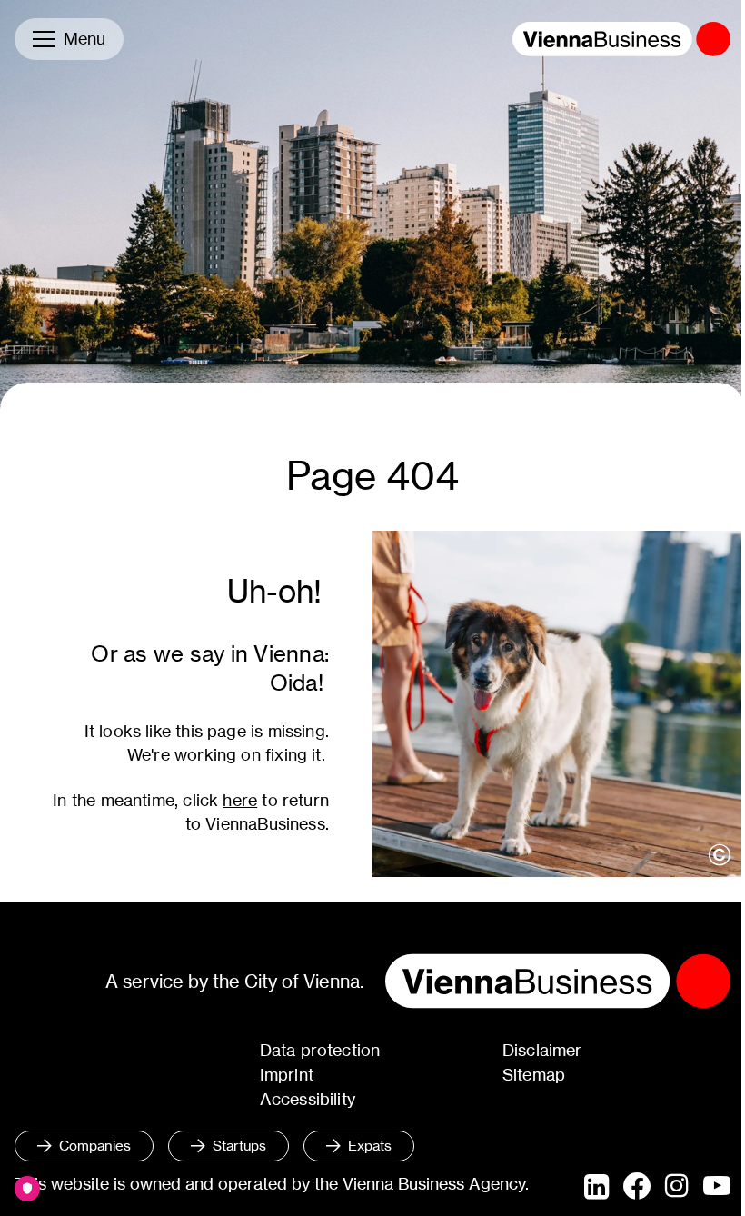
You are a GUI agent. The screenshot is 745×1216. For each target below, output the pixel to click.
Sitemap (533, 1074)
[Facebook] (637, 1186)
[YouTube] (716, 1186)
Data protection (320, 1050)
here (240, 800)
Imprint (286, 1074)
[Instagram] (677, 1186)
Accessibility (307, 1099)
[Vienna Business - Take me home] (621, 39)
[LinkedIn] (596, 1186)
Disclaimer (542, 1050)
